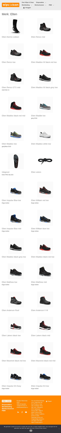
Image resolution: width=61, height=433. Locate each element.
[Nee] (59, 429)
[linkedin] (18, 412)
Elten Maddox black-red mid (13, 116)
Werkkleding (26, 5)
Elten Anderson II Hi (39, 310)
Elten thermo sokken (10, 37)
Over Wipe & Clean (28, 2)
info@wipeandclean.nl (22, 407)
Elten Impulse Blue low (11, 200)
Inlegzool (5, 172)
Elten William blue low (40, 228)
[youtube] (26, 412)
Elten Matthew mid (39, 282)
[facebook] (22, 412)
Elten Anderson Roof (10, 310)
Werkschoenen (39, 5)
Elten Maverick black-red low (14, 361)
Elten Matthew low (9, 282)
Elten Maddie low (38, 116)
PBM (50, 5)
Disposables (40, 2)
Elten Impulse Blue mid (11, 228)
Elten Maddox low (9, 144)
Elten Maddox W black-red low (44, 62)
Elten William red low (40, 200)
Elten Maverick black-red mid (43, 361)
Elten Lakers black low (11, 335)
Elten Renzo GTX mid (11, 87)
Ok (31, 430)
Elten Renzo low (8, 62)
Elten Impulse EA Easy (11, 386)
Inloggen (28, 7)
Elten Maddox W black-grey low (44, 87)
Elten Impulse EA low (40, 386)
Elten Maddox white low (41, 144)
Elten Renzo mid (38, 37)
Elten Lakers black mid (40, 335)
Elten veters (36, 172)
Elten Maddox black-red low (42, 257)
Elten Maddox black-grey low (14, 257)
